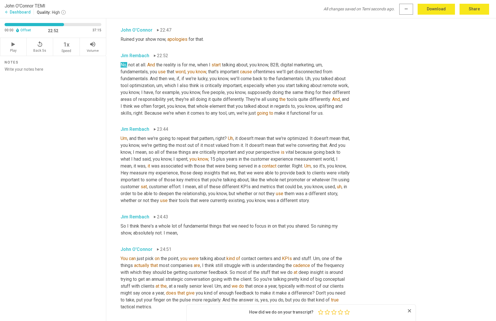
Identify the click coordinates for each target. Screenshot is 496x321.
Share (474, 9)
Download (436, 9)
